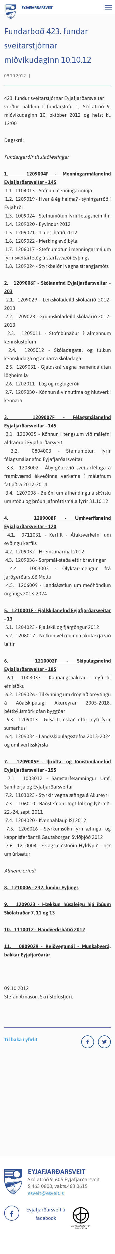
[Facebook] (89, 1043)
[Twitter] (104, 1043)
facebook (11, 1213)
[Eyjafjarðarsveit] (13, 1193)
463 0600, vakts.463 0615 (60, 1186)
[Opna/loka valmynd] (108, 7)
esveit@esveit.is (46, 1193)
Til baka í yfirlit (20, 1039)
